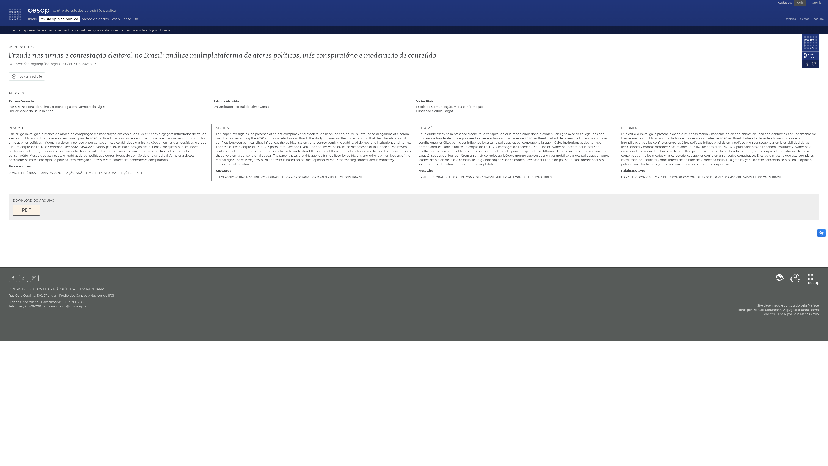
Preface (813, 305)
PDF (26, 210)
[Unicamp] (780, 278)
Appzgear (790, 310)
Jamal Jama (810, 310)
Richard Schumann (767, 310)
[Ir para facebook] (13, 278)
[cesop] (813, 279)
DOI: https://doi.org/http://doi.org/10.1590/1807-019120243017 (52, 64)
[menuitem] (32, 19)
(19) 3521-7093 (32, 306)
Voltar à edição (30, 76)
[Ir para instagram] (34, 278)
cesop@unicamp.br (72, 306)
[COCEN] (796, 278)
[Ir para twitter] (23, 278)
